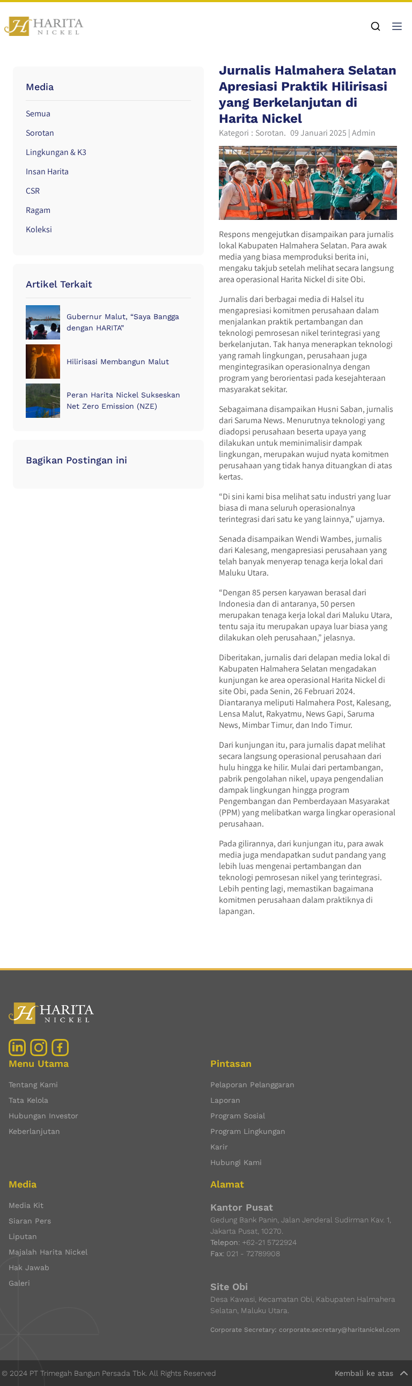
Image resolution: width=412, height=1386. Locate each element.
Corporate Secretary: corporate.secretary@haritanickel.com (305, 1329)
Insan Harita (47, 171)
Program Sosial (237, 1115)
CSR (33, 190)
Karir (219, 1146)
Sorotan (40, 132)
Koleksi (39, 229)
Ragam (38, 210)
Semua (38, 113)
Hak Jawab (29, 1267)
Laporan (225, 1100)
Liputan (23, 1236)
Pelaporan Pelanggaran (252, 1084)
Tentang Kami (33, 1084)
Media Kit (26, 1205)
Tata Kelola (28, 1100)
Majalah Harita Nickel (48, 1252)
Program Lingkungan (247, 1131)
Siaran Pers (30, 1221)
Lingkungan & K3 (56, 152)
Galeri (19, 1283)
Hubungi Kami (236, 1162)
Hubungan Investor (43, 1115)
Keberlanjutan (34, 1131)
